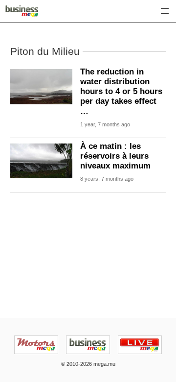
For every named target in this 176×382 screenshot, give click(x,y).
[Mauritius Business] (22, 11)
